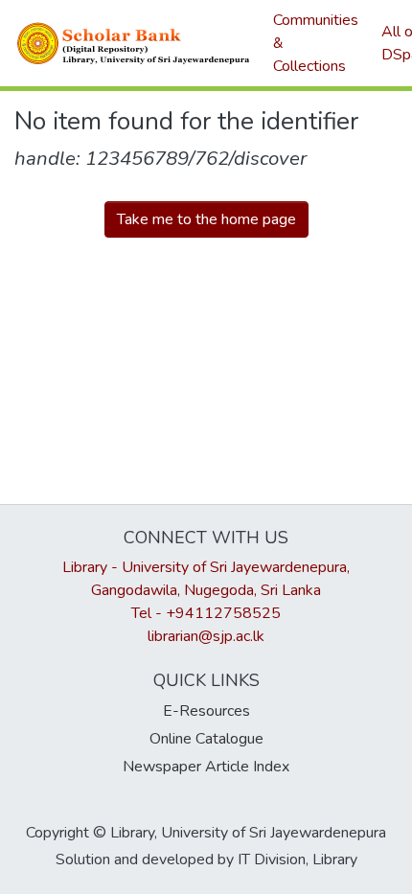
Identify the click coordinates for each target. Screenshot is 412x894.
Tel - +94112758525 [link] (206, 613)
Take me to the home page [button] (206, 219)
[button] (134, 43)
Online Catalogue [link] (206, 738)
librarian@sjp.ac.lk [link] (206, 636)
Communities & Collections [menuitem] (315, 43)
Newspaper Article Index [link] (206, 766)
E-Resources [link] (206, 711)
